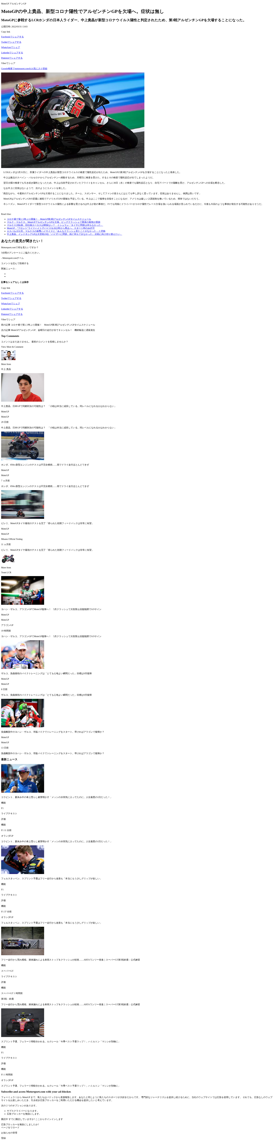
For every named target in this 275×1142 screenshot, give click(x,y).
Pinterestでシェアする (12, 58)
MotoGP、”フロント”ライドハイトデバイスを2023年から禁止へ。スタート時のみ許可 (51, 228)
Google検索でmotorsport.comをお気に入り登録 (24, 68)
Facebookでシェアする (12, 37)
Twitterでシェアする (11, 42)
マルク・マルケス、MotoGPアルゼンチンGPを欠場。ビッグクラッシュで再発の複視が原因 (53, 222)
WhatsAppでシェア (10, 47)
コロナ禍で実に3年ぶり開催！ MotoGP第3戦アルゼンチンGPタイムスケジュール (49, 219)
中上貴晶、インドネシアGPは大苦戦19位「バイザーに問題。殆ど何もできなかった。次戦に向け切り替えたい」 (64, 234)
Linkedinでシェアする (12, 52)
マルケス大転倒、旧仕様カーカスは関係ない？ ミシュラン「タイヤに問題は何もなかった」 (55, 225)
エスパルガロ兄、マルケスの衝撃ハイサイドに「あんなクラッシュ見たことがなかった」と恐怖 (56, 231)
